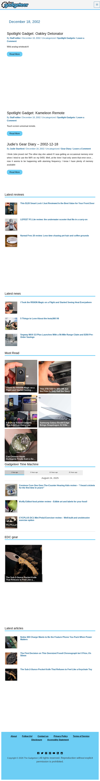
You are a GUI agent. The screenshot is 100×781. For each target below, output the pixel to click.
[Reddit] (62, 753)
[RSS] (58, 753)
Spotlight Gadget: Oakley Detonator (35, 34)
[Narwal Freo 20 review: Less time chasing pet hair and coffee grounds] (12, 240)
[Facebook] (38, 753)
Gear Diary (66, 148)
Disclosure (36, 740)
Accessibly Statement (58, 740)
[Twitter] (42, 753)
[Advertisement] (50, 84)
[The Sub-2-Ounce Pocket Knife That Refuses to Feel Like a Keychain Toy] (12, 674)
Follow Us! (27, 736)
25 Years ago (73, 472)
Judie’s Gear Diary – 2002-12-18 (32, 144)
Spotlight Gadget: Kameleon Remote (36, 113)
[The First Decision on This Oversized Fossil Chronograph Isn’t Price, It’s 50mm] (12, 658)
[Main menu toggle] (97, 5)
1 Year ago (14, 472)
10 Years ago (53, 472)
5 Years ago (34, 472)
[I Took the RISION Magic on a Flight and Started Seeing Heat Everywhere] (12, 307)
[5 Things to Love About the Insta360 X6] (12, 323)
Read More (14, 55)
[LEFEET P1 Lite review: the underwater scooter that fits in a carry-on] (12, 224)
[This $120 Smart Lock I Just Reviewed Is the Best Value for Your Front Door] (12, 208)
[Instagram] (46, 753)
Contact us (43, 736)
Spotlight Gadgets (66, 38)
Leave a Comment (82, 148)
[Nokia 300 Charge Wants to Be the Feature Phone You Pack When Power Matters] (12, 642)
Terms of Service (81, 736)
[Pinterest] (50, 753)
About (14, 736)
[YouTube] (54, 753)
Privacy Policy (61, 736)
